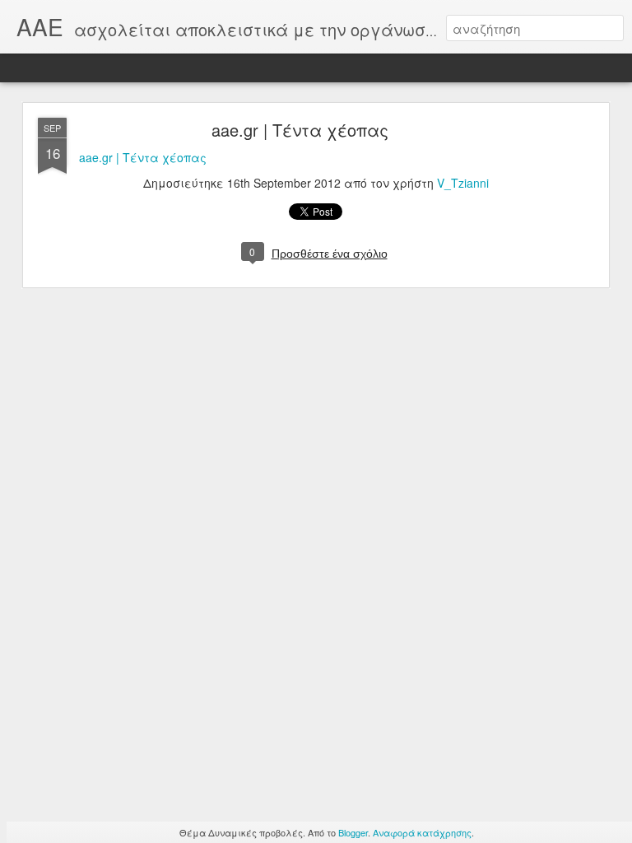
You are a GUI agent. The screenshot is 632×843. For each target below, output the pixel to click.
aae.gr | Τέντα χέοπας (299, 130)
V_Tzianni (463, 183)
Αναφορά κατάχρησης (422, 832)
